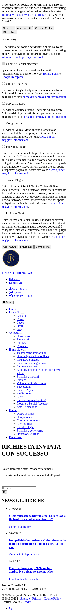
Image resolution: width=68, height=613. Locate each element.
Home (12, 309)
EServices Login (22, 295)
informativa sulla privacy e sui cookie (24, 14)
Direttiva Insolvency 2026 (24, 579)
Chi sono (22, 315)
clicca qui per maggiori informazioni (44, 96)
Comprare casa (25, 417)
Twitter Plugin (14, 180)
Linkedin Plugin (15, 213)
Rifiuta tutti (26, 246)
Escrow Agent (25, 390)
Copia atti (22, 346)
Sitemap (25, 598)
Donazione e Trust (28, 433)
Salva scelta (42, 246)
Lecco (20, 322)
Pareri (20, 396)
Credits (27, 601)
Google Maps (14, 123)
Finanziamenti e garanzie (31, 363)
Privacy (36, 598)
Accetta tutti (9, 246)
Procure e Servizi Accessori (33, 403)
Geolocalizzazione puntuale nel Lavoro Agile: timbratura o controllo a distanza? (37, 517)
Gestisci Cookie (44, 28)
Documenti (15, 437)
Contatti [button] (14, 332)
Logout (16, 292)
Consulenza (24, 336)
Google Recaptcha (13, 77)
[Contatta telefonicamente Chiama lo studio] (10, 608)
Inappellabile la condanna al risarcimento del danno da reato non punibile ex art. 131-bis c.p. (37, 544)
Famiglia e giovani (28, 376)
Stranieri (22, 379)
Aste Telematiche (27, 406)
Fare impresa (24, 423)
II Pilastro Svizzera (28, 359)
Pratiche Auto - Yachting (31, 400)
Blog (19, 329)
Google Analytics (16, 83)
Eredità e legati (25, 427)
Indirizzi (21, 342)
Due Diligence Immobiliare (33, 356)
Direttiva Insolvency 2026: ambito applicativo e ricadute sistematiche (31, 570)
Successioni (24, 386)
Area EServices (21, 289)
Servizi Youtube (15, 103)
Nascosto (8, 28)
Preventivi (23, 339)
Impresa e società (27, 366)
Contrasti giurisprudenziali (24, 554)
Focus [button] (13, 410)
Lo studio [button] (15, 312)
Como (20, 319)
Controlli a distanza (20, 526)
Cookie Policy (52, 598)
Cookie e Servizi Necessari (22, 63)
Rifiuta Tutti (9, 32)
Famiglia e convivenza (30, 430)
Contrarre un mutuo (28, 420)
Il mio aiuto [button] (16, 349)
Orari (20, 325)
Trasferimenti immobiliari (32, 352)
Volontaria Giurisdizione (31, 383)
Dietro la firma (25, 413)
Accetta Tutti (24, 28)
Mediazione (24, 393)
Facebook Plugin (16, 146)
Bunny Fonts (51, 73)
